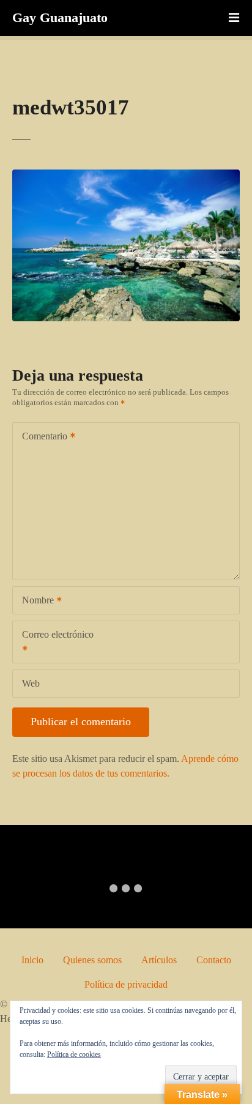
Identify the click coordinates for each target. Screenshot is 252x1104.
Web (31, 683)
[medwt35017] (126, 176)
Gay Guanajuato (60, 17)
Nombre (34, 601)
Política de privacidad (126, 984)
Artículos (159, 960)
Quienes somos (92, 960)
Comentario (41, 437)
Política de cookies (74, 1054)
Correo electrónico (53, 643)
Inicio (32, 960)
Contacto (213, 960)
